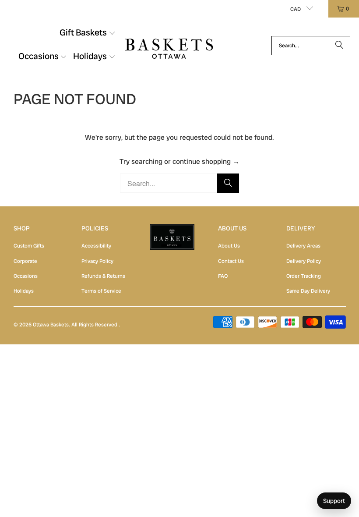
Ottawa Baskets (51, 324)
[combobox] (310, 45)
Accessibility (96, 245)
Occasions (26, 276)
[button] (88, 34)
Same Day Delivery (308, 290)
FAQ (223, 276)
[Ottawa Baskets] (169, 45)
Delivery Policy (303, 261)
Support (334, 501)
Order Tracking (303, 276)
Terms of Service (101, 290)
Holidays (24, 290)
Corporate (25, 261)
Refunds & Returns (103, 276)
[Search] (339, 45)
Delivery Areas (303, 245)
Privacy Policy (97, 261)
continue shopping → (205, 161)
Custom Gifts (29, 245)
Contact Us (231, 261)
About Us (229, 245)
